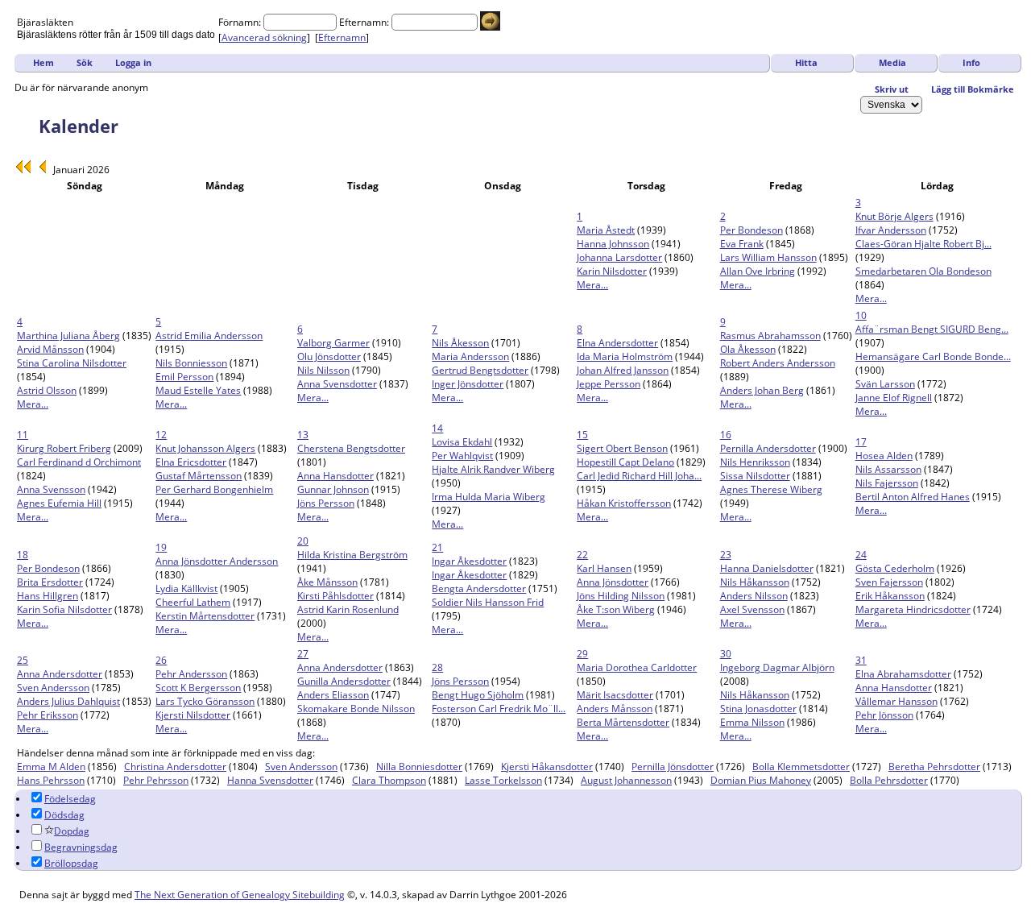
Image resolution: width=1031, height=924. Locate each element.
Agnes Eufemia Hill (59, 503)
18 (22, 554)
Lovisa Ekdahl (462, 442)
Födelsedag (70, 799)
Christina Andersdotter (175, 766)
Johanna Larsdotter (619, 257)
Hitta (806, 62)
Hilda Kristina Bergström (352, 554)
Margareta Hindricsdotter (913, 609)
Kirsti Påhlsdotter (335, 596)
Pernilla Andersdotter (768, 448)
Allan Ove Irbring (757, 271)
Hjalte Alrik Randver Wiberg (493, 469)
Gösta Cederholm (894, 568)
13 (302, 434)
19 (161, 547)
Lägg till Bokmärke (972, 89)
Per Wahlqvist (462, 455)
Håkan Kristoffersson (624, 503)
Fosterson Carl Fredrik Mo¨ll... (498, 708)
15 (582, 434)
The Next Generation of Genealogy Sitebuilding (240, 894)
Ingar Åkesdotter (469, 561)
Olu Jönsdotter (329, 356)
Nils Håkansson (754, 582)
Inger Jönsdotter (467, 384)
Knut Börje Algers (894, 216)
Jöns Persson (325, 503)
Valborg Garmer (333, 343)
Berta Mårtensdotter (623, 722)
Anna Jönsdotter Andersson (216, 561)
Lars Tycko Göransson (205, 701)
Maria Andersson (470, 356)
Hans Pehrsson (51, 780)
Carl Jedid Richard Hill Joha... (639, 476)
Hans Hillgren (47, 596)
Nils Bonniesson (191, 363)
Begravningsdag (81, 847)
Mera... (592, 285)
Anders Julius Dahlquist (68, 701)
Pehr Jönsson (884, 715)
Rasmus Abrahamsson (770, 335)
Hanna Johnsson (613, 244)
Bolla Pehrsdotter (889, 780)
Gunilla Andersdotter (344, 681)
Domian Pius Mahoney (760, 780)
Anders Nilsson (754, 596)
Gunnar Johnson (333, 489)
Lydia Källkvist (186, 588)
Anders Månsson (614, 708)
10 (861, 315)
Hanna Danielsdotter (767, 568)
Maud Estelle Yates (198, 390)
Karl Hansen (604, 568)
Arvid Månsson (50, 349)
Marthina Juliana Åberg (68, 335)
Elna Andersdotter (617, 343)
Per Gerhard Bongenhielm (214, 489)
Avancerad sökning (264, 37)
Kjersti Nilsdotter (192, 715)
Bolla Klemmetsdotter (801, 766)
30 (725, 654)
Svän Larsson (885, 384)
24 (861, 554)
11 (22, 434)
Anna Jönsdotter (612, 582)
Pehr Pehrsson (155, 780)
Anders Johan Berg (762, 390)
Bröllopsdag (71, 863)
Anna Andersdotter (59, 674)
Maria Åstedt (606, 230)
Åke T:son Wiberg (616, 609)
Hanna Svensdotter (270, 780)
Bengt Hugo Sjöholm (478, 695)
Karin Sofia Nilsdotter (64, 609)
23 (725, 554)
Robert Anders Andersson (777, 363)
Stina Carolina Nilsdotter (71, 363)
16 (725, 434)
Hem (43, 62)
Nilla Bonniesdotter (419, 766)
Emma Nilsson (752, 722)
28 (437, 667)
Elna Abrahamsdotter (903, 674)
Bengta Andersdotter (479, 588)
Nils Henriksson (755, 462)
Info (971, 62)
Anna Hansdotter (335, 476)
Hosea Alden (884, 455)
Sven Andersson (53, 687)
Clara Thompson (389, 780)
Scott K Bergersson (198, 687)
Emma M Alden (51, 766)
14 (437, 428)
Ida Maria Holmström (625, 356)
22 (582, 554)
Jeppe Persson (608, 384)
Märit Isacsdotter (615, 695)
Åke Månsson (327, 582)
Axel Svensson (752, 609)
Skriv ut (892, 89)
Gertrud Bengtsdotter (480, 370)
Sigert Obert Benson (622, 448)
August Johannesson (626, 780)
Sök (85, 62)
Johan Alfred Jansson (623, 370)
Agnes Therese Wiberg (771, 489)
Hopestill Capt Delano (625, 462)
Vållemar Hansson (896, 701)
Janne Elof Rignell (893, 397)
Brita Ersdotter (50, 582)
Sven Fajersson (889, 582)
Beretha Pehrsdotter (934, 766)
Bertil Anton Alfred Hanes (912, 496)
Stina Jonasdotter (758, 708)
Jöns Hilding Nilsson (621, 596)
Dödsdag (64, 815)
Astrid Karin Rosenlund (348, 609)
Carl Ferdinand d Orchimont (79, 462)
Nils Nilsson (323, 370)
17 (861, 442)
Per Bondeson (751, 230)
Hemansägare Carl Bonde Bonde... (933, 356)
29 (582, 654)
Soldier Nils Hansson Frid (488, 602)
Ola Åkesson (748, 349)
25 (22, 660)
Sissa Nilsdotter (755, 476)
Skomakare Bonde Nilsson (356, 708)
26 (161, 660)
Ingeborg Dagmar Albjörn (777, 667)
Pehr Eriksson (47, 715)
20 (302, 541)
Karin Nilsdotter (612, 271)
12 (161, 434)
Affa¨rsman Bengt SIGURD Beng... (931, 329)
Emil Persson (184, 376)
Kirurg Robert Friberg (64, 448)
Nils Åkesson (460, 343)
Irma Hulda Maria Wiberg (488, 496)
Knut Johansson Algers (205, 448)
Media (892, 62)
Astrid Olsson (47, 390)
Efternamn (342, 37)
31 (861, 660)
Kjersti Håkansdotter (547, 766)
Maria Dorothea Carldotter (637, 667)
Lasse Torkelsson (503, 780)
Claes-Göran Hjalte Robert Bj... (923, 244)
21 (437, 547)
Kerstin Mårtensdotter (205, 616)
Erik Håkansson (890, 596)
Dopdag (71, 831)
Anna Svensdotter (337, 384)
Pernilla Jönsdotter (672, 766)
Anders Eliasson (333, 695)
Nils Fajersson (886, 483)
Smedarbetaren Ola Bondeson (923, 271)
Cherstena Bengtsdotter (351, 448)
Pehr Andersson (191, 674)
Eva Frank (742, 244)
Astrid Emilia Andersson (209, 335)
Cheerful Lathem (192, 602)
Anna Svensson (51, 489)
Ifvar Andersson (890, 230)
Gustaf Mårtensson (198, 476)
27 (302, 654)
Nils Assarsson (888, 469)
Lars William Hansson (768, 257)
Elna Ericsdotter (190, 462)
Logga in (133, 62)
